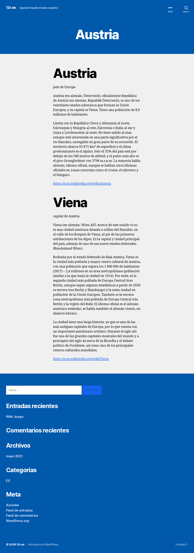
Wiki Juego (14, 417)
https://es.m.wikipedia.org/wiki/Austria (82, 184)
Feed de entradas (19, 510)
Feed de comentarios (22, 515)
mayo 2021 (14, 456)
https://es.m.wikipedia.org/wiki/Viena (81, 359)
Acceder (12, 505)
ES (8, 481)
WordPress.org (17, 521)
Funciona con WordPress (43, 544)
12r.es (11, 7)
